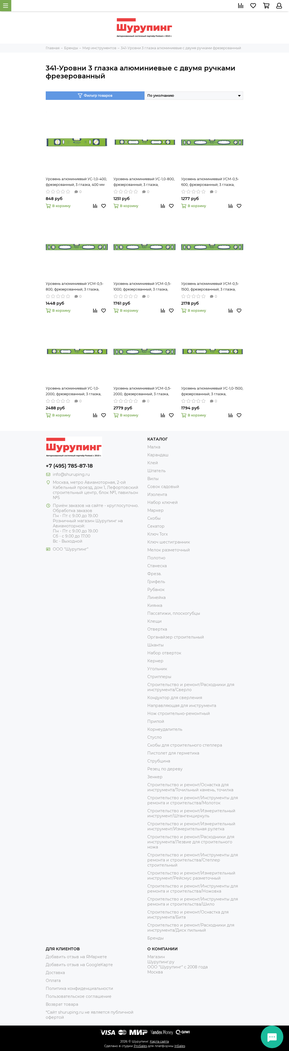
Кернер (155, 660)
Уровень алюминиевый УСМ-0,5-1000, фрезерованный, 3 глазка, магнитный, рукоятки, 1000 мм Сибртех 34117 (142, 286)
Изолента (157, 494)
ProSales (140, 1046)
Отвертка (157, 629)
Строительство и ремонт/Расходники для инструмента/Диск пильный (190, 928)
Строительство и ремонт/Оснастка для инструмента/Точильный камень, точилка (190, 787)
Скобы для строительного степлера (184, 745)
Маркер (155, 510)
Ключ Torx (157, 534)
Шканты (155, 645)
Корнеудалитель (164, 729)
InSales (179, 1046)
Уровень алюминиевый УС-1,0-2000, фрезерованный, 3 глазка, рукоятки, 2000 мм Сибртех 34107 (75, 391)
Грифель (156, 581)
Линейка (156, 597)
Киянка (154, 605)
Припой (155, 721)
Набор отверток (164, 652)
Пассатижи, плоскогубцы (173, 613)
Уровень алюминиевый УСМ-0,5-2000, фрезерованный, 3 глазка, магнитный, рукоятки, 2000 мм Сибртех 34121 (142, 391)
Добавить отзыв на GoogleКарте (79, 964)
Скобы (154, 518)
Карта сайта (159, 1041)
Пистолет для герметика (173, 753)
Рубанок (156, 589)
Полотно (156, 557)
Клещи (154, 621)
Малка (153, 447)
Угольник (157, 668)
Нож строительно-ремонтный (178, 713)
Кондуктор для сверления (174, 697)
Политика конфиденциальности (79, 988)
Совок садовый (163, 486)
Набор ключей (162, 502)
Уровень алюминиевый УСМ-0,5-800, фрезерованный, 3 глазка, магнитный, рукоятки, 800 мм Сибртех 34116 (75, 286)
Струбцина (158, 761)
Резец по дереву (165, 768)
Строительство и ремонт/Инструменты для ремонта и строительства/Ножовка (192, 889)
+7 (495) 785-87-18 (69, 466)
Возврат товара (62, 1004)
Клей (152, 462)
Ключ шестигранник (168, 542)
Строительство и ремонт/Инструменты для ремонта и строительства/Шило (192, 902)
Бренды (155, 938)
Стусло (154, 737)
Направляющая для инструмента (181, 705)
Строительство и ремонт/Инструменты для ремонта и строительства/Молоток (192, 800)
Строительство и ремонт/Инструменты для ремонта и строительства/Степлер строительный (192, 860)
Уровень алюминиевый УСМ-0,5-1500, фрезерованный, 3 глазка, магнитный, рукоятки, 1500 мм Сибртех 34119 (210, 286)
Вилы (153, 478)
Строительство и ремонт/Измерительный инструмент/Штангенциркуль (191, 813)
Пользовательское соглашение (78, 996)
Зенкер (155, 776)
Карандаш (157, 454)
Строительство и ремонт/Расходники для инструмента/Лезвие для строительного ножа (190, 842)
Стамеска (157, 565)
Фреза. (154, 573)
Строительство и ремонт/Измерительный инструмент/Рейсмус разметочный (191, 876)
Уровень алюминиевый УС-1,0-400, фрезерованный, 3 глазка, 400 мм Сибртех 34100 (76, 182)
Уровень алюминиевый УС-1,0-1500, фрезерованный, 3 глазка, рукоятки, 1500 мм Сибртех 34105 (212, 391)
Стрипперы (159, 676)
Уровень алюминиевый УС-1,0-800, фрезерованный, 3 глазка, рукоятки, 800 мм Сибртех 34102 (144, 182)
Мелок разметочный (168, 550)
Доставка (55, 972)
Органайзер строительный (175, 637)
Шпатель (156, 470)
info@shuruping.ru (71, 474)
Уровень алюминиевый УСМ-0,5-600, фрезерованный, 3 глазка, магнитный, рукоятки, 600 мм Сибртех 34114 (210, 182)
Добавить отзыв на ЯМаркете (76, 956)
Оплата (53, 980)
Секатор (156, 526)
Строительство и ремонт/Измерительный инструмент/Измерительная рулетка (191, 826)
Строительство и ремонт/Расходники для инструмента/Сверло (190, 687)
